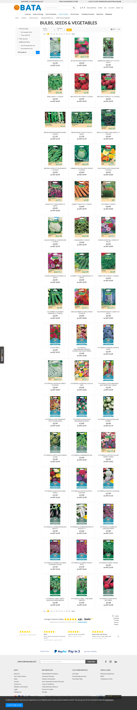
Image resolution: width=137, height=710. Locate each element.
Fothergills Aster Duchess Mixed (55, 492)
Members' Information (21, 687)
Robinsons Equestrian (107, 674)
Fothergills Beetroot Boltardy (108, 599)
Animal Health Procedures (50, 674)
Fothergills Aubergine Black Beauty (55, 527)
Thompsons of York (106, 679)
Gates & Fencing (38, 14)
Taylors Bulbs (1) (25, 35)
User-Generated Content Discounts (53, 681)
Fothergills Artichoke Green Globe (55, 456)
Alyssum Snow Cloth (55, 61)
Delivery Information (48, 679)
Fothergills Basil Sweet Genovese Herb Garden (55, 599)
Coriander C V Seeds (81, 240)
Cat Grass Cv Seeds (108, 204)
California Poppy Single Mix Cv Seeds (108, 169)
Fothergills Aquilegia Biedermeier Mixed (81, 420)
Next (73, 34)
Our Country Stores (20, 676)
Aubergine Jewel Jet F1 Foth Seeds (108, 61)
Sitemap (44, 692)
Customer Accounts (48, 676)
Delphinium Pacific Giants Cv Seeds (108, 312)
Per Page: (59, 28)
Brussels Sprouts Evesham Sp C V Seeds (55, 169)
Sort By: (45, 28)
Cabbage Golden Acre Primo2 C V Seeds (81, 169)
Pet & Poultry (75, 14)
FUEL (105, 8)
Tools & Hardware (50, 14)
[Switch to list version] (117, 29)
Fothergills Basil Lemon (108, 563)
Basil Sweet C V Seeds (55, 96)
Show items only (28, 45)
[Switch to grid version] (111, 29)
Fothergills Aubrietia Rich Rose (81, 563)
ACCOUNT (111, 8)
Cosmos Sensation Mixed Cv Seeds (55, 276)
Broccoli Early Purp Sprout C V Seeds (108, 133)
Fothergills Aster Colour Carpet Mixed (108, 456)
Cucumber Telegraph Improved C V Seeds (55, 312)
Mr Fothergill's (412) (26, 32)
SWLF (102, 676)
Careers (16, 681)
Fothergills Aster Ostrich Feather (81, 492)
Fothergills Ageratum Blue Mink (108, 348)
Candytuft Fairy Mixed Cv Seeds (55, 205)
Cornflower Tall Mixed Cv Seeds (108, 241)
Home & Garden (63, 14)
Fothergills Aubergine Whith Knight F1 (81, 527)
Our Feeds (75, 674)
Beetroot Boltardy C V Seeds (82, 96)
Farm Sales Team (77, 679)
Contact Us (17, 684)
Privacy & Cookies (47, 689)
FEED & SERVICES (91, 8)
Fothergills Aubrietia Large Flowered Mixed (55, 563)
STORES (100, 8)
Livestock (28, 14)
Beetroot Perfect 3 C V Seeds (108, 96)
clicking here (109, 700)
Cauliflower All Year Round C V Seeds (55, 241)
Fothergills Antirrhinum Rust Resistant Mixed (108, 384)
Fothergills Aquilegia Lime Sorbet (108, 420)
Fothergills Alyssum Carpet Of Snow (55, 384)
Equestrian (99, 14)
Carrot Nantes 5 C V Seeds (82, 204)
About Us (17, 674)
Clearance (108, 14)
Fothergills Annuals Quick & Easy (82, 384)
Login (16, 689)
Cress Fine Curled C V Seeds (108, 276)
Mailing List (17, 692)
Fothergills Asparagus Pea (81, 455)
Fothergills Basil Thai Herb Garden (81, 599)
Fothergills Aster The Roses (108, 491)
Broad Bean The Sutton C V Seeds (81, 133)
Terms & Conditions (48, 684)
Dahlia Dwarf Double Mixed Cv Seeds (82, 312)
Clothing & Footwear (87, 14)
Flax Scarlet (55, 347)
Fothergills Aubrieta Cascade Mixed (108, 527)
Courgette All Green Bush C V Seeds (81, 276)
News (15, 679)
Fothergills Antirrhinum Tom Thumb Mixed (55, 420)
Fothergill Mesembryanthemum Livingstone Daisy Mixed (81, 349)
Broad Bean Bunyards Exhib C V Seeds (55, 133)
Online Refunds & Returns (50, 687)
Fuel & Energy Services (79, 676)
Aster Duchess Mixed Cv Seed (82, 61)
